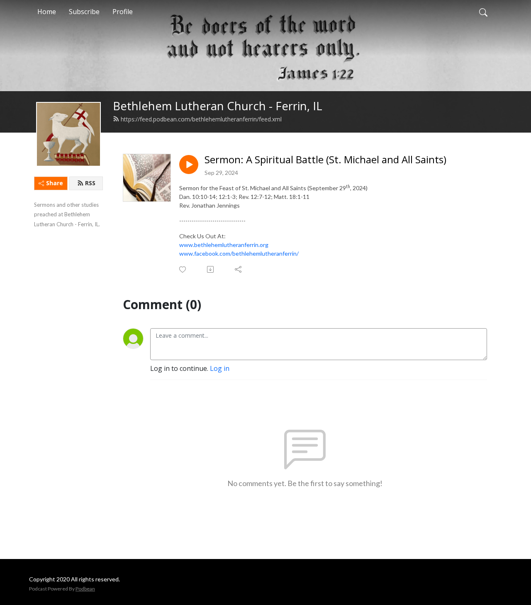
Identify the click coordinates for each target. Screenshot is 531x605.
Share (54, 183)
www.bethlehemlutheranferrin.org (223, 244)
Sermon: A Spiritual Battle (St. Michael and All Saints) (325, 160)
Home (46, 11)
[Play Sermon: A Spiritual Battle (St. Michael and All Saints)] (188, 164)
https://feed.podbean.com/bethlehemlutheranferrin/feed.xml (201, 119)
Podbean (85, 589)
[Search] (483, 11)
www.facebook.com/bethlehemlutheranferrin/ (239, 253)
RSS (90, 183)
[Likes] (183, 269)
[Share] (239, 269)
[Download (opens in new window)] (211, 269)
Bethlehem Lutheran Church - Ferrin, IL (217, 106)
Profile (122, 11)
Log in (219, 368)
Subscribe (84, 11)
